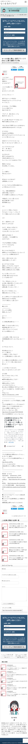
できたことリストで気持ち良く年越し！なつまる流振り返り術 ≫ (21, 656)
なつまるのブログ (9, 3)
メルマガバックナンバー (18, 516)
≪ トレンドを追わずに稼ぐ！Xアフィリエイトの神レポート (7, 656)
